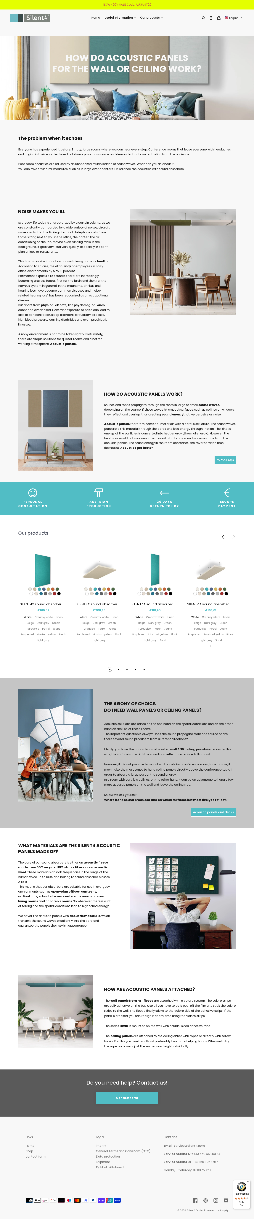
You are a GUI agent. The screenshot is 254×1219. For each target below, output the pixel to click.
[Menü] (248, 1182)
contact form (36, 1156)
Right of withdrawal (110, 1167)
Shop (29, 1151)
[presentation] (223, 537)
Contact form (127, 1098)
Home (30, 1146)
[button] (233, 17)
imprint (101, 1146)
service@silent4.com (189, 1146)
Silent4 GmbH (195, 1210)
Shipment (103, 1162)
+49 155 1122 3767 (205, 1162)
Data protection (108, 1156)
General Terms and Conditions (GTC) (123, 1151)
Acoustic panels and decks (213, 812)
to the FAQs (225, 460)
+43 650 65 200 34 (206, 1154)
